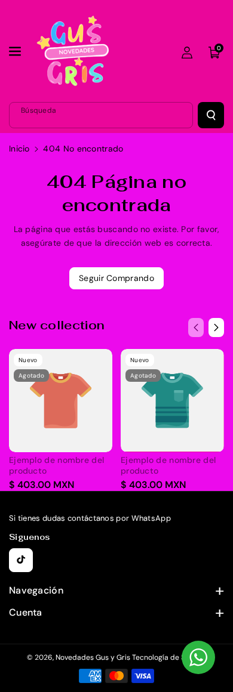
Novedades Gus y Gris (94, 657)
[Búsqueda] (211, 115)
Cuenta (25, 612)
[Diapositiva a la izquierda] (196, 327)
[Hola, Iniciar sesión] (187, 52)
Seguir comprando (116, 278)
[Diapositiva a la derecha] (216, 327)
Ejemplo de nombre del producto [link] (56, 465)
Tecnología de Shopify (169, 657)
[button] (16, 51)
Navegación (36, 590)
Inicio (19, 148)
